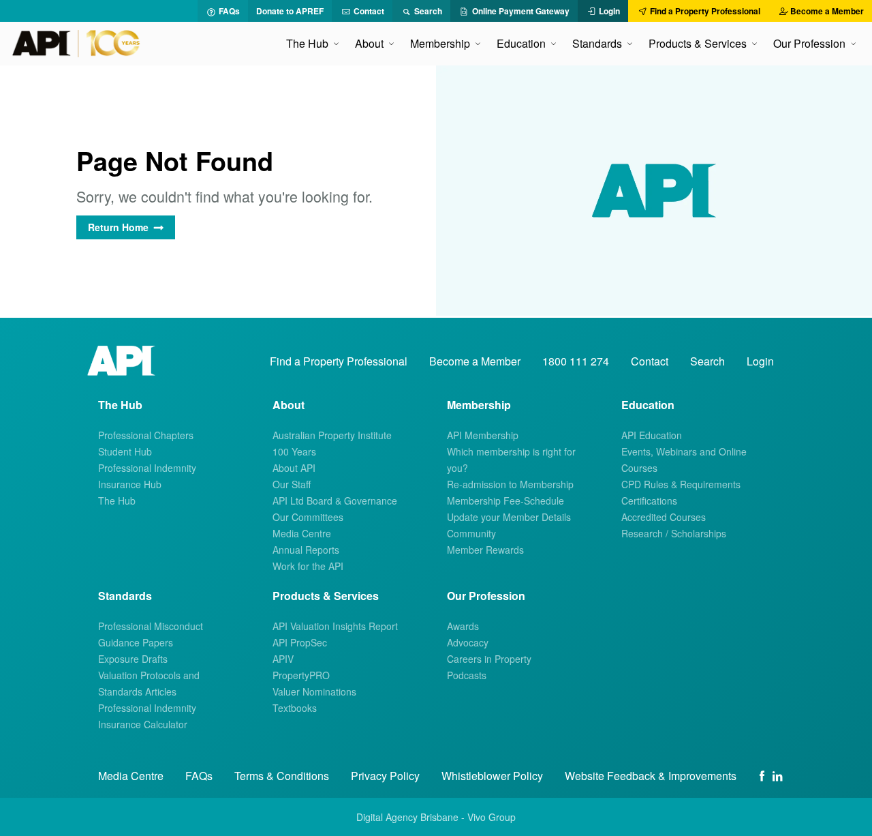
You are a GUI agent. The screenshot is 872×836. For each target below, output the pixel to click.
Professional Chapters (145, 435)
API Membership (482, 435)
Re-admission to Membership (510, 484)
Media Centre (301, 533)
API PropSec (299, 642)
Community (471, 533)
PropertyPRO (301, 675)
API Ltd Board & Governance (334, 500)
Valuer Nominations (314, 691)
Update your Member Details (509, 517)
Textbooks (294, 708)
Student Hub (125, 451)
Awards (463, 626)
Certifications (649, 500)
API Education (651, 435)
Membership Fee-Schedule (505, 500)
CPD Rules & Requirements (681, 484)
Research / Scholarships (673, 533)
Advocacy (467, 642)
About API (293, 468)
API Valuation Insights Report (335, 626)
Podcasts (466, 675)
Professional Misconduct (150, 626)
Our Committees (307, 517)
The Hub (117, 500)
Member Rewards (485, 549)
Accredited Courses (663, 517)
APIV (283, 659)
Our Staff (291, 484)
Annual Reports (305, 549)
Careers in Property (489, 659)
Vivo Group (491, 817)
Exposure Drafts (133, 659)
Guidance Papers (135, 642)
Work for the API (307, 566)
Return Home (118, 227)
